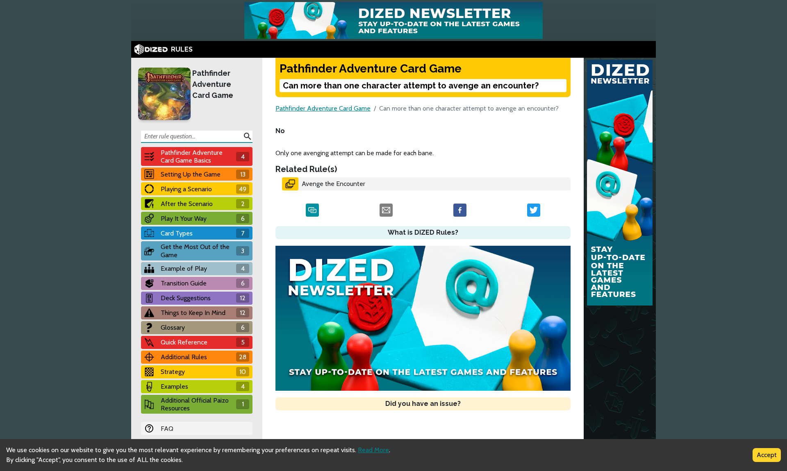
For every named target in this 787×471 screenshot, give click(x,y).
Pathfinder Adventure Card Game (212, 84)
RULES (182, 49)
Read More (373, 450)
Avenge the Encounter (333, 184)
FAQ (167, 429)
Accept (767, 455)
